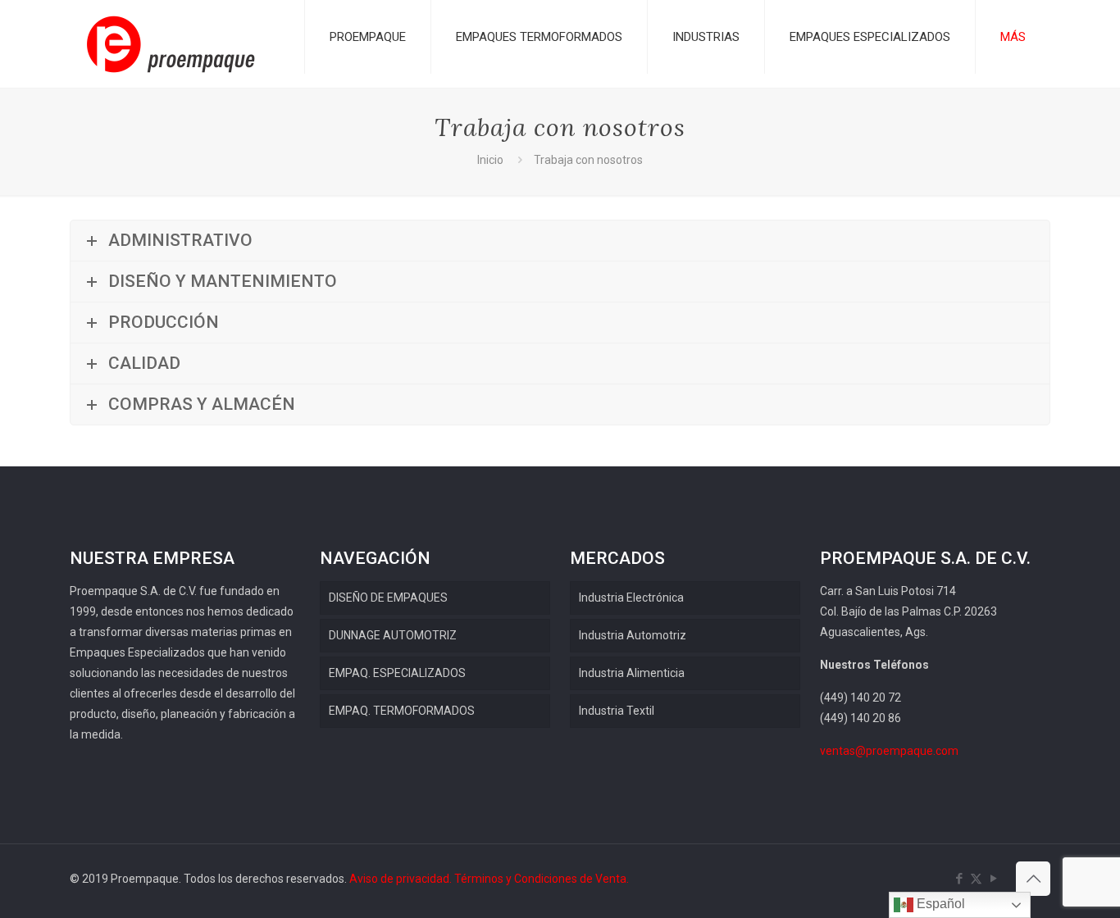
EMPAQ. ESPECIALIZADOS (397, 672)
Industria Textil (616, 710)
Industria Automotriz (632, 635)
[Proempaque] (171, 44)
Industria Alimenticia (632, 672)
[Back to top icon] (1033, 878)
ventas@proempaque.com (889, 750)
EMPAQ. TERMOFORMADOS (402, 710)
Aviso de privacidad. (400, 878)
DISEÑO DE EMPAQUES (388, 597)
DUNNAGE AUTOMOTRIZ (393, 635)
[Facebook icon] (959, 878)
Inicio (490, 159)
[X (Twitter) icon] (976, 878)
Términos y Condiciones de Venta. (541, 878)
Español (939, 904)
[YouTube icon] (993, 878)
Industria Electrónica (631, 597)
